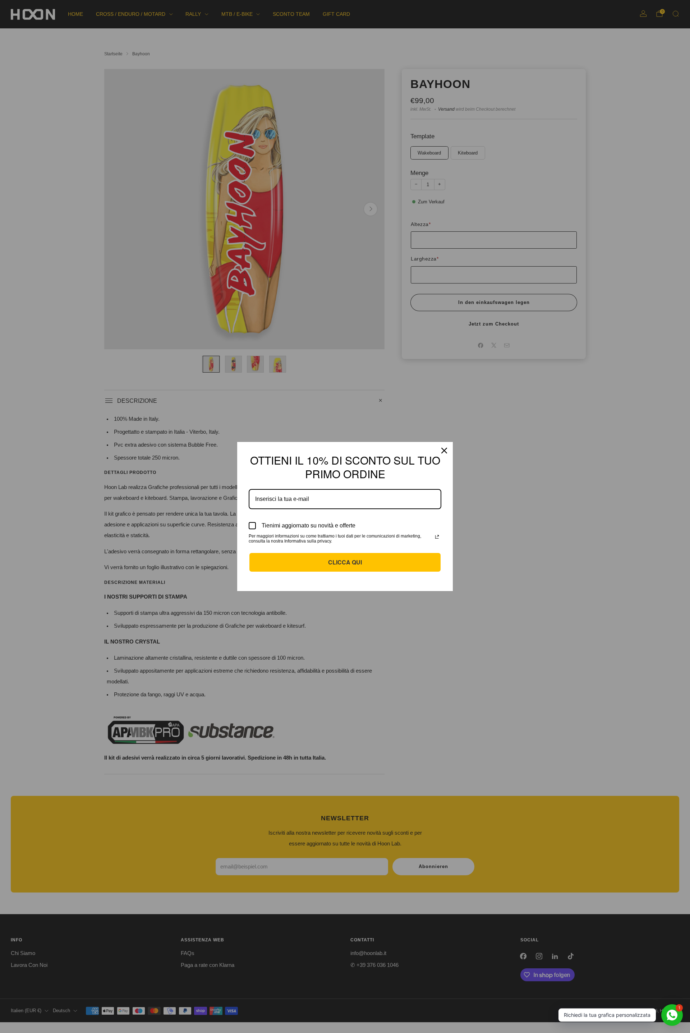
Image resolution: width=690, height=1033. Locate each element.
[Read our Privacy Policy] (437, 536)
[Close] (444, 450)
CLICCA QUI (345, 562)
